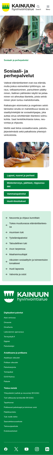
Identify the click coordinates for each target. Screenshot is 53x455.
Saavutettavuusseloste (13, 421)
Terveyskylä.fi (9, 337)
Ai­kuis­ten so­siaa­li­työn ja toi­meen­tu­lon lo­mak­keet (28, 262)
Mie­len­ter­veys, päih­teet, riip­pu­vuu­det (26, 185)
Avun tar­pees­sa (17, 249)
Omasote (7, 322)
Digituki (7, 341)
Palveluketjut (9, 346)
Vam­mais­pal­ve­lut (16, 194)
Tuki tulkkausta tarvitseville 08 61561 (19, 398)
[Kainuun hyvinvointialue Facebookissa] (6, 449)
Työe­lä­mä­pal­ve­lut (18, 238)
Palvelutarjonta (10, 367)
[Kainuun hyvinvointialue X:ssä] (16, 449)
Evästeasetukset (10, 431)
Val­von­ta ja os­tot (17, 274)
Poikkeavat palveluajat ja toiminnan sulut (20, 407)
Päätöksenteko (10, 412)
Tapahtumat (9, 402)
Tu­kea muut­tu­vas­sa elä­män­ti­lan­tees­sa (28, 225)
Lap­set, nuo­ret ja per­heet (20, 175)
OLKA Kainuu (9, 377)
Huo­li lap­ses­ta (16, 269)
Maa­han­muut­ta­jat (18, 254)
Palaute (7, 381)
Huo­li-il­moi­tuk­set (16, 201)
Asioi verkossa (10, 318)
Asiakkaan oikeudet (12, 358)
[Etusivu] (18, 11)
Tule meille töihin (10, 417)
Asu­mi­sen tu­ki (16, 232)
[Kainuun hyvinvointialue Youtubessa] (26, 449)
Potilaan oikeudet (11, 362)
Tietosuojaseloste (11, 426)
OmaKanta (8, 327)
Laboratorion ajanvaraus (14, 332)
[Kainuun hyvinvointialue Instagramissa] (37, 449)
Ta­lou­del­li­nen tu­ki (18, 243)
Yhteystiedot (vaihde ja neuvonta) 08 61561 (21, 393)
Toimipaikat (8, 372)
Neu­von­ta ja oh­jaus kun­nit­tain (24, 218)
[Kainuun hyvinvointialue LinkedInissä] (47, 449)
